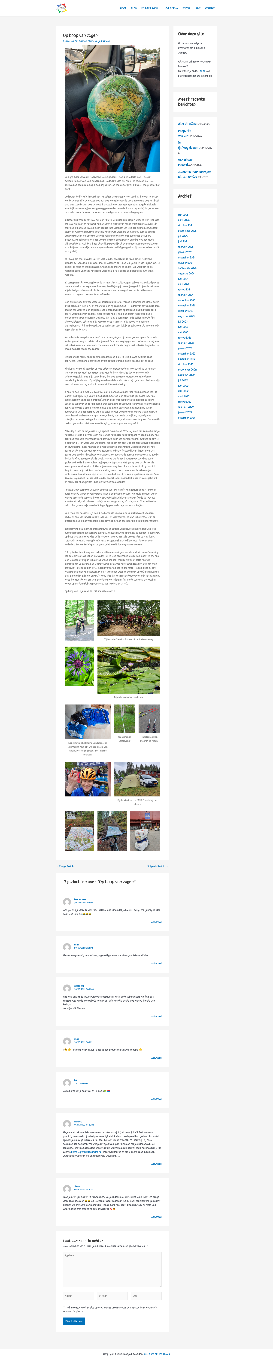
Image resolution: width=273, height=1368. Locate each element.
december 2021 (186, 417)
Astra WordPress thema (157, 1354)
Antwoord (156, 922)
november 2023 (186, 305)
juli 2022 (183, 380)
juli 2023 (183, 321)
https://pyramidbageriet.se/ (87, 1152)
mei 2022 (183, 391)
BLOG (134, 8)
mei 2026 (183, 214)
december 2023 (186, 300)
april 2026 (184, 220)
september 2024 (187, 268)
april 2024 (183, 284)
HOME (123, 8)
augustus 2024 (186, 273)
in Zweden (81, 41)
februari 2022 (186, 407)
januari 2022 (185, 412)
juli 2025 (183, 236)
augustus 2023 (186, 316)
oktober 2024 (185, 262)
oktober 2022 (185, 364)
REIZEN (186, 8)
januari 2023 (185, 348)
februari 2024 (186, 294)
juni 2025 (183, 241)
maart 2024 (184, 289)
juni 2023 (183, 326)
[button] (159, 8)
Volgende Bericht (158, 866)
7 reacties (68, 41)
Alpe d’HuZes (187, 124)
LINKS (197, 8)
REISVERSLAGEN (149, 8)
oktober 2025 (185, 225)
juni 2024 (183, 278)
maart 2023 (184, 337)
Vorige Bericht (65, 866)
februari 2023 (186, 343)
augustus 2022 (186, 375)
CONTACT (210, 8)
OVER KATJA (171, 8)
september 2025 (187, 230)
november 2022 (186, 359)
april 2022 (184, 396)
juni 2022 (183, 385)
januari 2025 (185, 252)
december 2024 (186, 257)
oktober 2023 (185, 310)
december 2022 (186, 353)
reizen (202, 71)
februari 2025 (186, 246)
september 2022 (187, 369)
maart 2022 (184, 401)
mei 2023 (183, 332)
